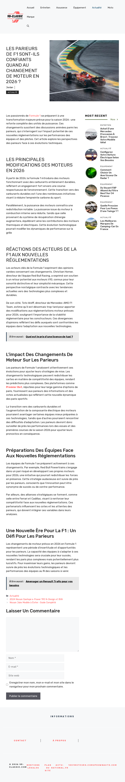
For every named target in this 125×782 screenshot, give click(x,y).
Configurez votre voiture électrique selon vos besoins (109, 156)
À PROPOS (59, 740)
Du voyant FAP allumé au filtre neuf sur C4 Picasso (109, 191)
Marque (30, 16)
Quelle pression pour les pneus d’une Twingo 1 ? (109, 208)
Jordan (9, 87)
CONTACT (20, 740)
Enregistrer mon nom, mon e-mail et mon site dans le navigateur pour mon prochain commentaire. (41, 684)
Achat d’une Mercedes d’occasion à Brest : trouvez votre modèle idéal (109, 135)
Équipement (79, 7)
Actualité (97, 7)
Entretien (45, 7)
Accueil (30, 7)
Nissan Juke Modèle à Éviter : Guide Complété (33, 602)
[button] (28, 26)
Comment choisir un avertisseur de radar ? (108, 174)
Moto (110, 7)
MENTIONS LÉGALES (33, 766)
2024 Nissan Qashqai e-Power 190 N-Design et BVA (36, 599)
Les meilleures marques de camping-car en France (109, 225)
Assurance (61, 7)
